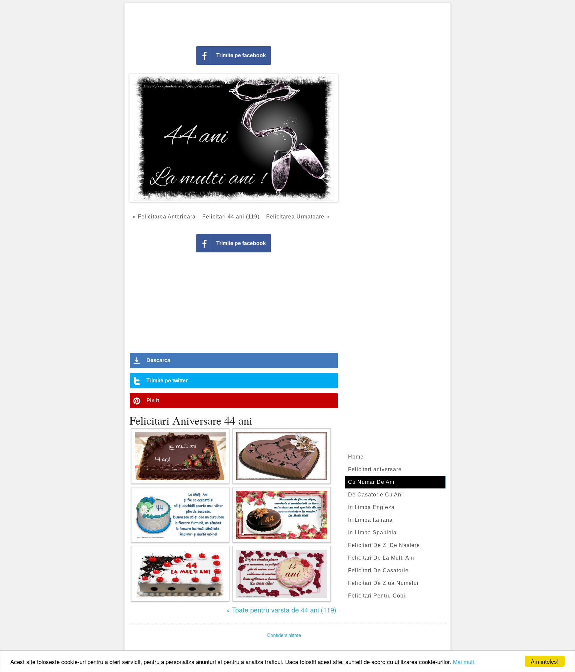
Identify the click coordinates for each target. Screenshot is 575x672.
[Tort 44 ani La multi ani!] (180, 574)
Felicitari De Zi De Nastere (384, 545)
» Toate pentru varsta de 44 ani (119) (281, 609)
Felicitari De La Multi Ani (381, 558)
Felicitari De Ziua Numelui (383, 583)
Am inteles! (545, 661)
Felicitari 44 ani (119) (231, 216)
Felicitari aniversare (375, 469)
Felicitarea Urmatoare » (297, 216)
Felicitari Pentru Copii (377, 596)
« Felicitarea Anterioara (164, 216)
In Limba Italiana (370, 520)
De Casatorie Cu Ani (375, 494)
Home (356, 457)
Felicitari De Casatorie (378, 570)
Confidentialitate (284, 635)
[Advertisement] (287, 23)
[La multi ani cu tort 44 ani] (281, 456)
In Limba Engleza (371, 507)
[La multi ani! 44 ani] (180, 456)
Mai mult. (464, 661)
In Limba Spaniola (372, 532)
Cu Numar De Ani (371, 482)
